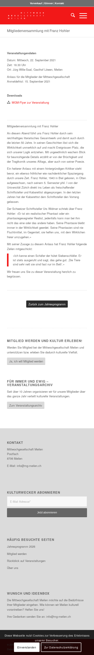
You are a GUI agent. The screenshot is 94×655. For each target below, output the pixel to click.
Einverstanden (26, 647)
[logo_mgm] (39, 15)
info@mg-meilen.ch (29, 466)
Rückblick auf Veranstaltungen (26, 561)
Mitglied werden (17, 554)
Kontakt (59, 3)
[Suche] (70, 15)
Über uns (12, 568)
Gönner (48, 3)
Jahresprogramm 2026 (21, 546)
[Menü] (81, 15)
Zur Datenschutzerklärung (61, 647)
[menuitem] (70, 15)
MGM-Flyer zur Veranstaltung (30, 102)
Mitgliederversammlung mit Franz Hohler (38, 30)
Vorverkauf (36, 3)
